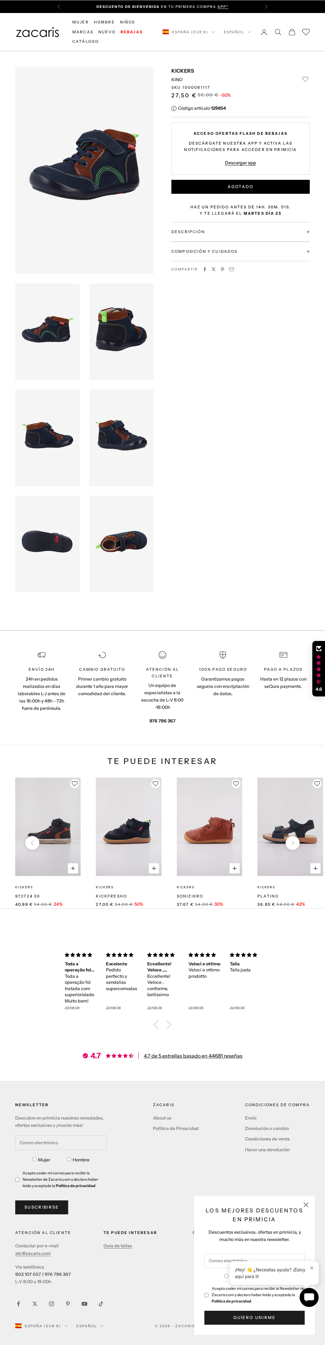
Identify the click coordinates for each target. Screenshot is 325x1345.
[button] (157, 1024)
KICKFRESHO (111, 896)
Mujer (44, 1160)
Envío (250, 1118)
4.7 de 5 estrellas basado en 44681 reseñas (193, 1056)
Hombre (81, 1160)
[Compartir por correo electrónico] (231, 269)
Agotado (240, 186)
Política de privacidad (231, 1301)
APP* (223, 4)
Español (234, 32)
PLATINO (268, 896)
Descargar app (240, 163)
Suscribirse (41, 1207)
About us (162, 1118)
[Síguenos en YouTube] (84, 1304)
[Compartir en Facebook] (204, 269)
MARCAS (82, 31)
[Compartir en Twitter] (213, 269)
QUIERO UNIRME (254, 1317)
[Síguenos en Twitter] (35, 1304)
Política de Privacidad (176, 1128)
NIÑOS (127, 22)
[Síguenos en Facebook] (18, 1304)
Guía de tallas (117, 1246)
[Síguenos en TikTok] (101, 1304)
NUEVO (107, 31)
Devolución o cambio (267, 1128)
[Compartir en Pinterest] (222, 269)
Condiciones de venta (267, 1139)
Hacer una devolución (267, 1149)
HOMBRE (104, 22)
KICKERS (182, 71)
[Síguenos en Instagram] (51, 1304)
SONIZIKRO (190, 896)
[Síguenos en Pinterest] (68, 1304)
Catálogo (85, 41)
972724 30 (27, 896)
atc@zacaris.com (33, 1253)
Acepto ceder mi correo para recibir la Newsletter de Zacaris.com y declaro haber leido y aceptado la (258, 1294)
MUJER (80, 22)
